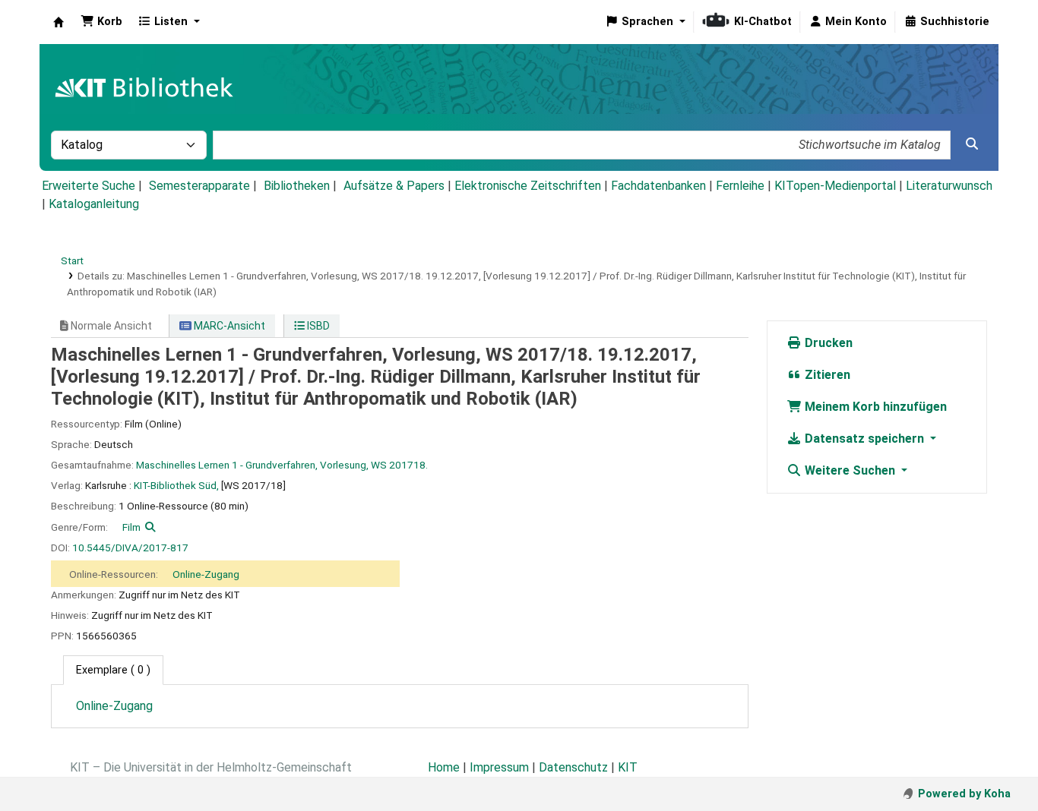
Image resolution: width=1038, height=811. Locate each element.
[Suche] (972, 144)
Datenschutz (573, 767)
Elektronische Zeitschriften (527, 185)
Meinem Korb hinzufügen (874, 406)
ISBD (317, 326)
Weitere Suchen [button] (850, 470)
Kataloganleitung (94, 204)
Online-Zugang (205, 574)
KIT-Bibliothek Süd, (176, 485)
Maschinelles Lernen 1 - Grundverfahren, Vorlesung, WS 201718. (282, 465)
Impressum (499, 767)
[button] (101, 22)
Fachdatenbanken (658, 185)
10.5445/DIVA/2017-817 (130, 547)
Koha (58, 22)
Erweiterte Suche (88, 185)
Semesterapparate (199, 185)
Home (444, 767)
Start (72, 260)
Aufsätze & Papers (394, 185)
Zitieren (826, 375)
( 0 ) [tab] (113, 670)
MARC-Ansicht (228, 326)
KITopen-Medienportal (835, 185)
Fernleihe (740, 185)
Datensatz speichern (864, 438)
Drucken (827, 343)
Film (131, 527)
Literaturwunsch (949, 185)
